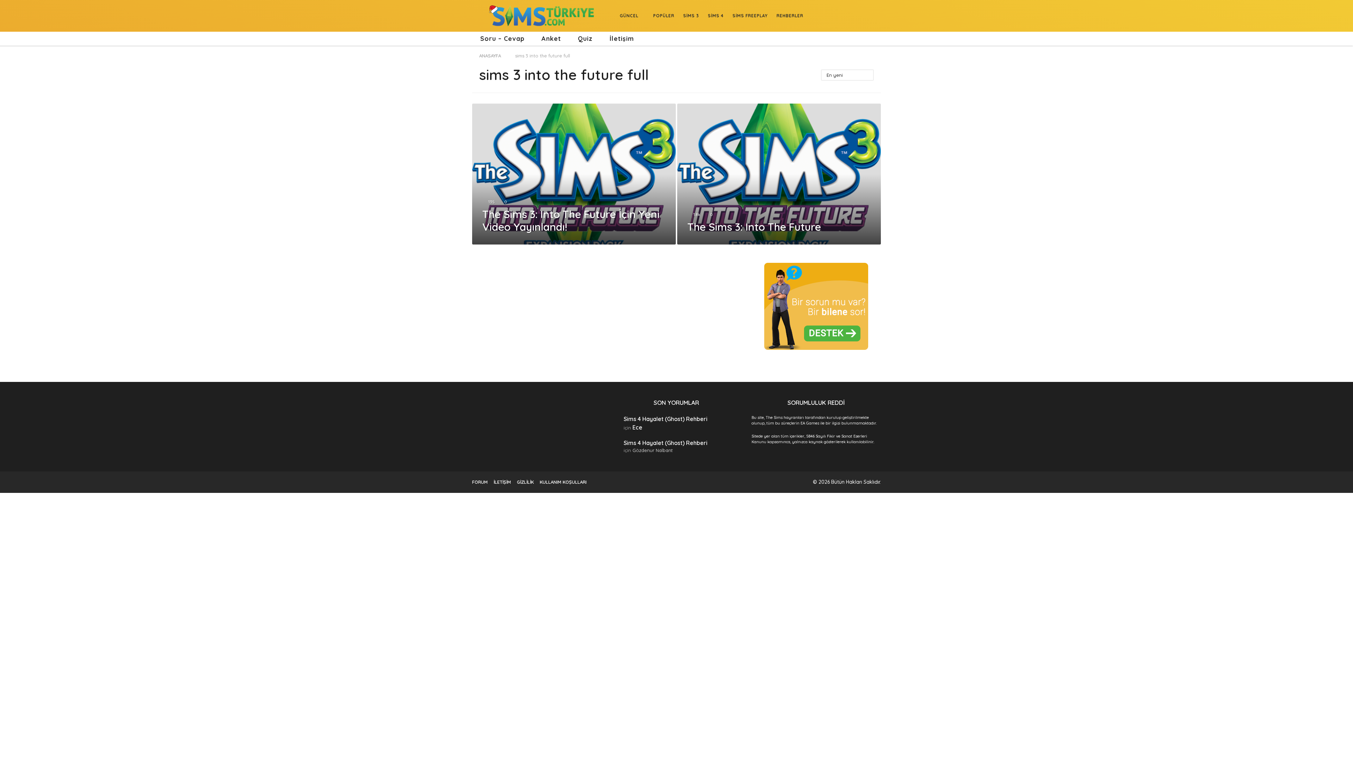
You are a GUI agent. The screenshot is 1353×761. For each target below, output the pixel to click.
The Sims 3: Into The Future (754, 227)
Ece (637, 427)
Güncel (629, 15)
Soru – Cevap (502, 39)
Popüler (663, 15)
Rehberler (790, 15)
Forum (480, 482)
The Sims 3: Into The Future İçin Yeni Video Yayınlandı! (571, 221)
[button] (476, 16)
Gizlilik (525, 482)
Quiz (585, 39)
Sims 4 (716, 15)
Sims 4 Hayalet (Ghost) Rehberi (666, 418)
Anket (551, 39)
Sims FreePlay (750, 15)
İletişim (622, 39)
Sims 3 (691, 15)
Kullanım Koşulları (563, 482)
